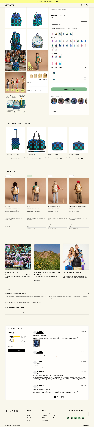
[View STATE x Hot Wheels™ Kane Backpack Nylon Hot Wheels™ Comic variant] (60, 56)
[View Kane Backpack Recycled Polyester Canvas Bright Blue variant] (60, 63)
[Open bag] (87, 5)
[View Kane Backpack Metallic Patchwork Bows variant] (52, 49)
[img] (40, 331)
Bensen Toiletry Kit (53, 154)
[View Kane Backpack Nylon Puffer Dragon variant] (78, 41)
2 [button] (57, 396)
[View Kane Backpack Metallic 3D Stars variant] (56, 41)
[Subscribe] (87, 414)
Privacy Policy (8, 425)
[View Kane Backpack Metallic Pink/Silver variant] (52, 34)
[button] (55, 11)
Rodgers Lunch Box (74, 154)
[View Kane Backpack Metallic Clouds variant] (60, 41)
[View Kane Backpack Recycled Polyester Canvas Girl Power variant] (71, 45)
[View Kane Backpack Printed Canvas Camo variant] (63, 34)
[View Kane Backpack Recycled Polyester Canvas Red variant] (56, 63)
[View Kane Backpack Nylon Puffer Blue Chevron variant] (60, 45)
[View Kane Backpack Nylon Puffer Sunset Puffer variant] (74, 41)
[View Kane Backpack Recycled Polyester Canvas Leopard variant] (85, 45)
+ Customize (69, 85)
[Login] (84, 5)
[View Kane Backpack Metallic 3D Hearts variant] (52, 41)
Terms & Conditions (16, 425)
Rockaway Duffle (31, 154)
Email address (71, 413)
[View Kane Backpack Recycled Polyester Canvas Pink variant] (52, 63)
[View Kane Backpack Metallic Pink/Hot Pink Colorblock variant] (81, 45)
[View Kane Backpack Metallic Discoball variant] (78, 45)
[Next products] (85, 68)
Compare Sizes (84, 21)
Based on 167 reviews (12, 333)
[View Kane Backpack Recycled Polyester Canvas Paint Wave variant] (67, 41)
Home (52, 9)
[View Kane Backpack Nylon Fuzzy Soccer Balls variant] (52, 45)
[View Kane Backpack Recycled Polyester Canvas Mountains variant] (81, 41)
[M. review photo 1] (36, 343)
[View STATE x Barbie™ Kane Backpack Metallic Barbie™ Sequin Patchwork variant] (52, 56)
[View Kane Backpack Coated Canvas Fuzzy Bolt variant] (56, 34)
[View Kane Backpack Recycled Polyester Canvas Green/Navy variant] (71, 34)
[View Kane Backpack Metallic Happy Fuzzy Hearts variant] (56, 49)
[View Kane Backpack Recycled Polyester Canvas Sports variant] (56, 45)
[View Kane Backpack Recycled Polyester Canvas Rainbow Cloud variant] (71, 41)
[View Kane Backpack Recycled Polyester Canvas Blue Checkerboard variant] (60, 34)
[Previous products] (82, 68)
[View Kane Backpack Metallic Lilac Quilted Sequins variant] (63, 41)
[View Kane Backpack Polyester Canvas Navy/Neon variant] (67, 34)
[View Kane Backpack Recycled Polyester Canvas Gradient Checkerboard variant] (63, 45)
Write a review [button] (16, 350)
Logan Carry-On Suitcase (63, 71)
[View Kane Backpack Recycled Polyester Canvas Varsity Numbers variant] (85, 41)
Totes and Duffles (57, 9)
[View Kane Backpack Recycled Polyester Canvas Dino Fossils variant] (67, 45)
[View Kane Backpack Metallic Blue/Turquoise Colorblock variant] (74, 45)
